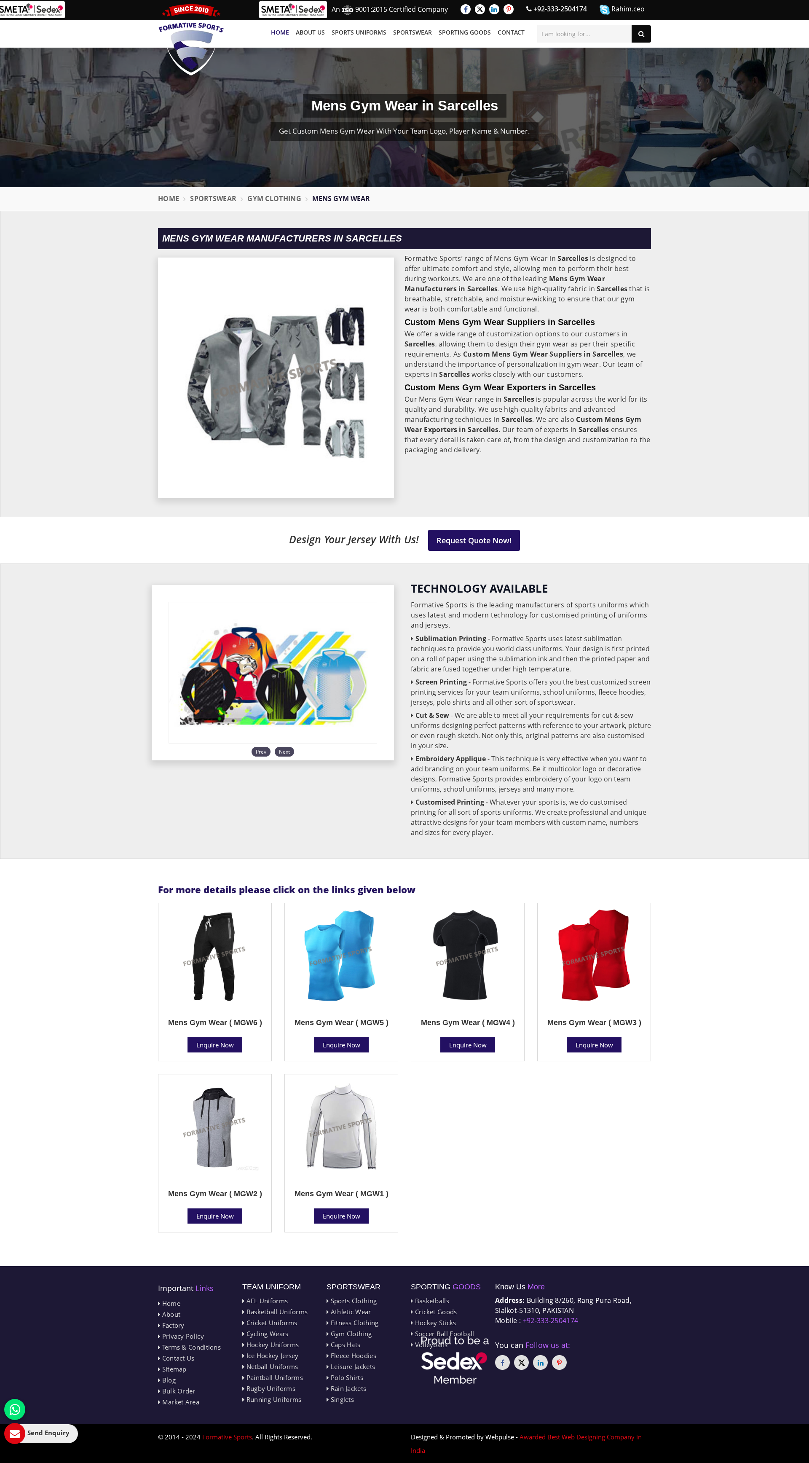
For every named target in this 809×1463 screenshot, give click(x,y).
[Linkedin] (494, 9)
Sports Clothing (353, 1301)
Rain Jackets (347, 1388)
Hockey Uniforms (271, 1344)
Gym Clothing (274, 198)
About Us (310, 32)
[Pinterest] (509, 9)
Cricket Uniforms (270, 1322)
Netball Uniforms (271, 1366)
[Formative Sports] (191, 39)
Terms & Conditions (190, 1347)
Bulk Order (177, 1391)
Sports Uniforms (359, 32)
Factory (172, 1325)
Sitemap (173, 1369)
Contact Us (177, 1358)
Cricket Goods (435, 1311)
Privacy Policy (182, 1336)
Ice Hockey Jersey (271, 1355)
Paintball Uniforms (273, 1377)
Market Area (179, 1402)
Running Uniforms (272, 1399)
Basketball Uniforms (276, 1311)
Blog (168, 1380)
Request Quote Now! (474, 540)
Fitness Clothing (353, 1322)
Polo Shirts (346, 1377)
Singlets (341, 1399)
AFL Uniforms (266, 1301)
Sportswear (412, 32)
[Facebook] (466, 9)
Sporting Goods (465, 32)
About (170, 1314)
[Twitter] (480, 9)
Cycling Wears (266, 1333)
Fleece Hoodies (352, 1355)
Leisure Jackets (352, 1366)
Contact (511, 32)
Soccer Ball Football (443, 1333)
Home (280, 32)
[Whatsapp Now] (14, 1409)
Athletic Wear (350, 1311)
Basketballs (431, 1301)
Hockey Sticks (434, 1322)
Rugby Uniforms (269, 1388)
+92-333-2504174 (559, 8)
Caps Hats (344, 1344)
